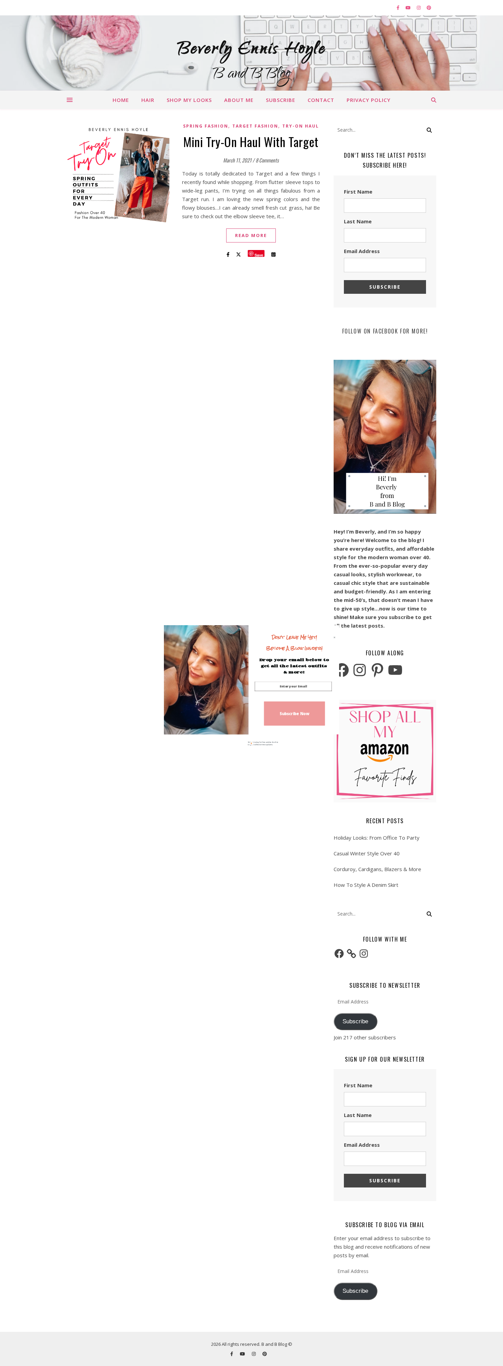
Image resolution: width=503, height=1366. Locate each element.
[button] (294, 643)
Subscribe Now (294, 713)
